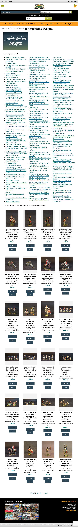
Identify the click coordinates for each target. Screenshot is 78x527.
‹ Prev (32, 493)
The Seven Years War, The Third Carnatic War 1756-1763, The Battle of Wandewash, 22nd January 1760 (64, 161)
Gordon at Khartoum (12, 77)
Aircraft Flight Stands (12, 103)
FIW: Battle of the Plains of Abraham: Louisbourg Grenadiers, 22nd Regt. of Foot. (16, 135)
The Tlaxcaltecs (34, 63)
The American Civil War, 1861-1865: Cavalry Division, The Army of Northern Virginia (63, 137)
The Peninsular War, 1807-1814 (15, 101)
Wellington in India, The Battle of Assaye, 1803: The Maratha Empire (63, 60)
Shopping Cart (61, 525)
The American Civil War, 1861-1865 (16, 107)
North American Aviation (36, 132)
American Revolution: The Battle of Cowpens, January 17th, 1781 (63, 101)
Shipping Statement (63, 524)
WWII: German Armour (13, 180)
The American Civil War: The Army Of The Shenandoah (39, 135)
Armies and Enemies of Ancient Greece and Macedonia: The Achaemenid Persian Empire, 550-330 (39, 95)
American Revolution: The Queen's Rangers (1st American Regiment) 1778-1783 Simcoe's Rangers (63, 124)
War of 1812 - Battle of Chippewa (15, 69)
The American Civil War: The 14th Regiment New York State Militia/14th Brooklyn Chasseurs (39, 165)
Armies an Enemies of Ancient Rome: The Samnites (62, 181)
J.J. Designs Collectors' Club (37, 61)
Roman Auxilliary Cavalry (13, 186)
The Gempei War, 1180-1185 (61, 72)
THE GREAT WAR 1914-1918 (14, 105)
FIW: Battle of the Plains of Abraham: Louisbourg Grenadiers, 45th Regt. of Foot (16, 122)
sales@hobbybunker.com (69, 507)
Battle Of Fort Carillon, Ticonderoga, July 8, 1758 (13, 88)
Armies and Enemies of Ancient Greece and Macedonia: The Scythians (38, 183)
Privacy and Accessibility (47, 524)
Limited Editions (10, 73)
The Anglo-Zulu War (12, 95)
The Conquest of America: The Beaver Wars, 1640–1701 (62, 97)
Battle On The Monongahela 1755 (16, 57)
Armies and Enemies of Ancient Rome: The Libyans (38, 127)
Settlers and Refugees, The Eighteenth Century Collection (62, 196)
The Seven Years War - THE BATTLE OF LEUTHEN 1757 (14, 98)
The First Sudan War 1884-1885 (15, 79)
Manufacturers (13, 28)
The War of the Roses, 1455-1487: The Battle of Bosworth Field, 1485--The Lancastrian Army (16, 153)
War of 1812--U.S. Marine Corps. (15, 109)
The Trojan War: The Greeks (37, 178)
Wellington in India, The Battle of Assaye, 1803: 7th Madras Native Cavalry (39, 194)
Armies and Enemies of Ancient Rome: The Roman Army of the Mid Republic (39, 122)
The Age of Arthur (11, 163)
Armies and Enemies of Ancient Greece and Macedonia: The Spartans (38, 89)
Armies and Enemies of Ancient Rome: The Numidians (38, 110)
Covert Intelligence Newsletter (39, 15)
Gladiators (56, 188)
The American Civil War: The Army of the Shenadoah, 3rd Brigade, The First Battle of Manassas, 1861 (39, 189)
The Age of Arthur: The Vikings (38, 130)
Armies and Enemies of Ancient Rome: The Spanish (38, 114)
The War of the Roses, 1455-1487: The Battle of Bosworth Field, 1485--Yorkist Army (16, 148)
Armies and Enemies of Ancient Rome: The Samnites (62, 185)
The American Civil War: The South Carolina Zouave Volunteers (39, 75)
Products (7, 28)
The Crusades (33, 107)
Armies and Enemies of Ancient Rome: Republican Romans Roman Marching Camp (39, 143)
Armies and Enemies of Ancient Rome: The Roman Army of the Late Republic (40, 154)
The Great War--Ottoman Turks (15, 157)
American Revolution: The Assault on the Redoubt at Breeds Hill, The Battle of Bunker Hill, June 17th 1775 (63, 168)
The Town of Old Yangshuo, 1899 (15, 118)
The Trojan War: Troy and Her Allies (40, 180)
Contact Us (34, 524)
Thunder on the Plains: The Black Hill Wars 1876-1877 (63, 94)
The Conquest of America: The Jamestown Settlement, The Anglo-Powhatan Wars (63, 109)
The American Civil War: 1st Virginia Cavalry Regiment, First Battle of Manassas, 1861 (40, 159)
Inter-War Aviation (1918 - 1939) (15, 174)
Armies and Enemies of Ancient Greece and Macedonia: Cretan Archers (62, 192)
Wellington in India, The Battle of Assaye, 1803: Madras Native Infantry (39, 170)
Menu (2, 6)
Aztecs (8, 192)
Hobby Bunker (39, 6)
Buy (12, 249)
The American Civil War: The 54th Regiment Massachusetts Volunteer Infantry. (39, 70)
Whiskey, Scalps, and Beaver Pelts (39, 82)
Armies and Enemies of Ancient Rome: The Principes (38, 118)
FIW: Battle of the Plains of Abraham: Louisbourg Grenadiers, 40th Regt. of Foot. (16, 140)
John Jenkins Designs (21, 28)
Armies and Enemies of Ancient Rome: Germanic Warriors (38, 66)
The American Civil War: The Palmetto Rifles (37, 79)
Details (12, 245)
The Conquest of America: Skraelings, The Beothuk (61, 69)
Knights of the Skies (11, 85)
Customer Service (6, 1)
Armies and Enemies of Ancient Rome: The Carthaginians (38, 101)
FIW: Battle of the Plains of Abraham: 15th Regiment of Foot (15, 168)
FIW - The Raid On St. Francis (14, 71)
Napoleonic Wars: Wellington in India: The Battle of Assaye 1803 (39, 175)
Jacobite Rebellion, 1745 (13, 75)
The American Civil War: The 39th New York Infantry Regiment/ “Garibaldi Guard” (63, 64)
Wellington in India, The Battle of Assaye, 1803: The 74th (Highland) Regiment (63, 89)
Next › (46, 493)
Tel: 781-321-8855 (71, 508)
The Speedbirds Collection (13, 144)
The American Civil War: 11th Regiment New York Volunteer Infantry (38, 148)
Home (2, 28)
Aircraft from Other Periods (14, 93)
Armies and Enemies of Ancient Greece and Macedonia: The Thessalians (62, 146)
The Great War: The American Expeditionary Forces (15, 160)
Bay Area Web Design (6, 523)
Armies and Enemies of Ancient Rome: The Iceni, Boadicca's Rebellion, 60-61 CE (62, 118)
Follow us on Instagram (14, 501)
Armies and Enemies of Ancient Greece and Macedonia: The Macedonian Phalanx (62, 81)
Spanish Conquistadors (12, 201)
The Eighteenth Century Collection (63, 85)
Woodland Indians (11, 63)
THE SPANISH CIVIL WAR (13, 91)
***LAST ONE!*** (58, 128)
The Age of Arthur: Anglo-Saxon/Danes (37, 84)
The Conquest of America (13, 165)
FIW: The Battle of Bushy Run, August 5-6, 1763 (15, 177)
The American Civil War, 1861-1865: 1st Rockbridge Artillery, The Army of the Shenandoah (63, 131)
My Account (71, 525)
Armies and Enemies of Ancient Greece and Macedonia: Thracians (39, 58)
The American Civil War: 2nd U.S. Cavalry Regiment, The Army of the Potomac (63, 155)
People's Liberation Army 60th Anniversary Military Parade (15, 115)
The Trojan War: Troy (59, 74)
